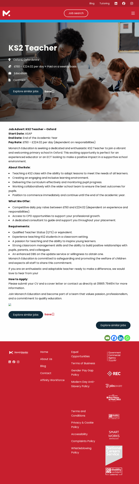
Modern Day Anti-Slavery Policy (83, 384)
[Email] (107, 338)
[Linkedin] (121, 338)
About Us (46, 359)
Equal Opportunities (80, 354)
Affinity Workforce (52, 380)
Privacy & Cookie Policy (82, 425)
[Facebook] (114, 338)
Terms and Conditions (78, 413)
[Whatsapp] (127, 338)
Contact (45, 373)
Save (48, 91)
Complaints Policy (83, 441)
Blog (92, 3)
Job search (76, 13)
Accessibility (79, 434)
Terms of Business (83, 363)
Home (44, 352)
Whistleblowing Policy (81, 450)
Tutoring (105, 3)
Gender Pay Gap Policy (82, 372)
